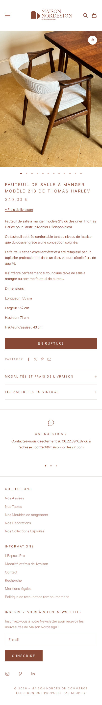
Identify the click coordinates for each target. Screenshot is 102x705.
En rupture (51, 343)
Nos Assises (14, 498)
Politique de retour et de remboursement (37, 597)
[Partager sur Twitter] (35, 359)
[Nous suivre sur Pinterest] (20, 673)
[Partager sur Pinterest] (42, 359)
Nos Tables (13, 506)
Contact (11, 572)
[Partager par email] (49, 359)
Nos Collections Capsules (24, 531)
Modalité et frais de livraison (26, 564)
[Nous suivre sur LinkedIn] (33, 673)
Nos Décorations (18, 523)
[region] (51, 438)
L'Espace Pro (15, 555)
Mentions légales (18, 588)
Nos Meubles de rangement (26, 515)
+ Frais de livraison (19, 209)
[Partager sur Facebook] (28, 359)
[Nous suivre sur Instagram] (7, 673)
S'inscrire (23, 656)
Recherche (13, 580)
